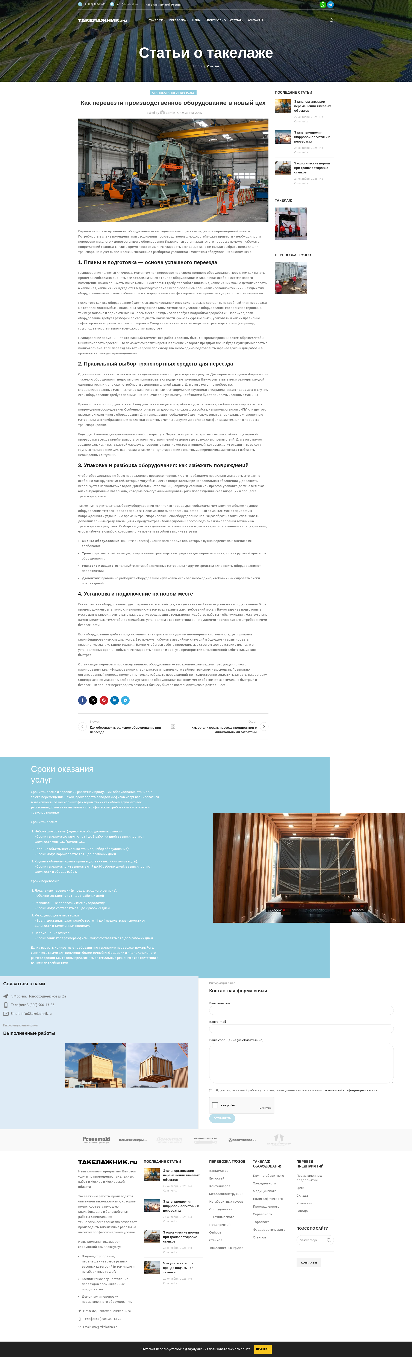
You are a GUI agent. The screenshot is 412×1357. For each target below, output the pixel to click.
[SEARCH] (329, 1240)
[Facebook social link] (82, 700)
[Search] (331, 20)
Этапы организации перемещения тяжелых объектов (312, 106)
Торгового (261, 1222)
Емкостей (216, 1178)
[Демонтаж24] (169, 1140)
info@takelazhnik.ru (129, 4)
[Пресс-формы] (96, 1140)
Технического (223, 1217)
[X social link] (93, 700)
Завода (302, 1211)
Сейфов (215, 1232)
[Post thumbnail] (283, 111)
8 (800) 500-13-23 (95, 4)
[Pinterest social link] (104, 700)
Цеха (300, 1188)
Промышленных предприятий (309, 1178)
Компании (304, 1203)
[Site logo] (102, 20)
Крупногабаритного (268, 1175)
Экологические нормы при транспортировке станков (312, 167)
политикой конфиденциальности (351, 1090)
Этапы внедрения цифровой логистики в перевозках (312, 137)
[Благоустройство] (279, 1140)
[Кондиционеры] (133, 1140)
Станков (215, 1240)
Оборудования (220, 1209)
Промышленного (266, 1206)
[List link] (95, 1005)
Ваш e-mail (217, 1021)
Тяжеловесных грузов (226, 1248)
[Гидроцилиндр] (206, 1140)
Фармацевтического (269, 1229)
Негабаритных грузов (226, 1201)
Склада (302, 1195)
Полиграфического (268, 1199)
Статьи (213, 66)
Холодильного (264, 1183)
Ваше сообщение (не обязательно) (236, 1040)
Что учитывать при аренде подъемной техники (178, 1267)
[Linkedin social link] (114, 700)
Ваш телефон (219, 1003)
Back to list (173, 726)
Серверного (262, 1214)
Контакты (309, 1262)
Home (197, 66)
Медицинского (264, 1191)
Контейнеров (219, 1186)
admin (170, 112)
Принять (263, 1349)
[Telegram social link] (125, 700)
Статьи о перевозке (179, 92)
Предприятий (219, 1224)
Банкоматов (218, 1170)
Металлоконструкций (226, 1194)
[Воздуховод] (242, 1140)
